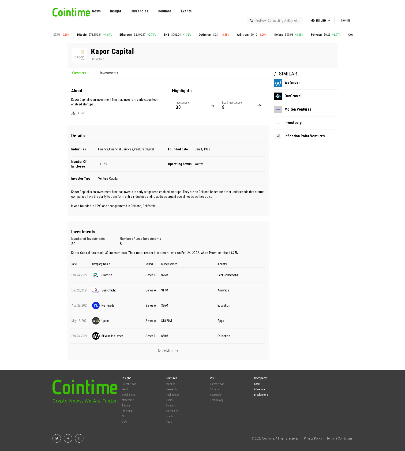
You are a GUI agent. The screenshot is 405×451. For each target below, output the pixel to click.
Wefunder (292, 82)
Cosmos (343, 34)
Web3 (125, 389)
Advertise (259, 389)
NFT (124, 416)
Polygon (306, 34)
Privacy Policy (313, 438)
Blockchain (128, 394)
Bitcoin (72, 34)
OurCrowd (292, 96)
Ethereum (116, 34)
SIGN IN (345, 20)
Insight (115, 11)
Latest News (129, 384)
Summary (79, 73)
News (96, 11)
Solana (268, 34)
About (257, 384)
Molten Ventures (298, 109)
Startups (170, 384)
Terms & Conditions (339, 438)
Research (171, 389)
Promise (215, 253)
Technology (172, 394)
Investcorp (293, 122)
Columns (165, 11)
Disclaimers (261, 394)
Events (186, 11)
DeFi (124, 421)
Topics (170, 400)
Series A (151, 290)
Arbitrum (233, 34)
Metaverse (128, 400)
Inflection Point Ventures (305, 136)
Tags (169, 421)
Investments (109, 73)
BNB (157, 34)
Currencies (139, 11)
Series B (151, 275)
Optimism (195, 34)
